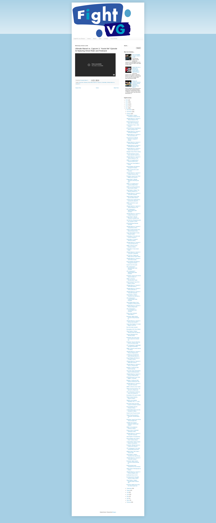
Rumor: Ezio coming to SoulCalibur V (132, 314)
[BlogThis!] (93, 80)
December (129, 109)
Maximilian (104, 82)
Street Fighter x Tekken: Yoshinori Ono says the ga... (134, 455)
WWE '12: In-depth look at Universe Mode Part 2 (132, 161)
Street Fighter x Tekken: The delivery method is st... (133, 191)
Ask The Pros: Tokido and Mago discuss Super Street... (134, 256)
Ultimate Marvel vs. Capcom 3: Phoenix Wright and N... (133, 352)
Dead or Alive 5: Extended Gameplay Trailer (132, 431)
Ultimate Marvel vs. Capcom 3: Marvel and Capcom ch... (133, 149)
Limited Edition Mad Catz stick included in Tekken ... (133, 410)
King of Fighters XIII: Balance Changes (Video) (133, 358)
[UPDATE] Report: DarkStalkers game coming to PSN (134, 129)
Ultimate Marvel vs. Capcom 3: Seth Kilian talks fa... (133, 286)
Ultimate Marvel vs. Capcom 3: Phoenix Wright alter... (133, 306)
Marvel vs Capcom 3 (97, 82)
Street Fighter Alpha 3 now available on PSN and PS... (133, 303)
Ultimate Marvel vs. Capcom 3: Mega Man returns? (133, 362)
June (128, 494)
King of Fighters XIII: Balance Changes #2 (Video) (133, 262)
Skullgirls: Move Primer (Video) (134, 151)
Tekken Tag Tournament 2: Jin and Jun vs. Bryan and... (133, 389)
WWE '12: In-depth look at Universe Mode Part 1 (132, 184)
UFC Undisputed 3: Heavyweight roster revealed (132, 310)
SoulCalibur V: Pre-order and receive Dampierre (133, 237)
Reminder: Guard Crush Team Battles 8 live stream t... (133, 177)
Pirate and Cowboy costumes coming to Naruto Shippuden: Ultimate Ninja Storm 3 (136, 84)
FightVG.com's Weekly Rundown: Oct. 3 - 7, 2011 (133, 401)
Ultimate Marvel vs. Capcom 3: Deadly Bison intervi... (133, 227)
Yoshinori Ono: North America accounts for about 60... (133, 200)
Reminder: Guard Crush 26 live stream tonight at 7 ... (134, 276)
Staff (100, 38)
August (128, 490)
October (129, 113)
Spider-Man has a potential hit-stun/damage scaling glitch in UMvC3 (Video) (136, 70)
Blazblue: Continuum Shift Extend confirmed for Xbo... (133, 381)
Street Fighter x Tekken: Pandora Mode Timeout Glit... (133, 481)
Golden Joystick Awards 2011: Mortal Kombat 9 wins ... (133, 230)
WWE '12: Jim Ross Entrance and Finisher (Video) (133, 187)
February (129, 502)
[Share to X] (95, 80)
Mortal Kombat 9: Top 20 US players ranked (133, 282)
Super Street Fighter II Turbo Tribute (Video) (133, 233)
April (128, 498)
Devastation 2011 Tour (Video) (133, 329)
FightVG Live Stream (79, 38)
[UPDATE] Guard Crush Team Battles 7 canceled (133, 378)
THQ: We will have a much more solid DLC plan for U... (133, 154)
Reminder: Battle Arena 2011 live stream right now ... (133, 485)
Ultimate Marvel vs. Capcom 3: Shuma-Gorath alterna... (133, 143)
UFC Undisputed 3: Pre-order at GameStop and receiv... (133, 449)
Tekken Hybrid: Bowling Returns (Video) (132, 398)
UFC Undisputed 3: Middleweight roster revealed (132, 272)
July (128, 492)
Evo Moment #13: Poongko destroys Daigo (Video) (133, 477)
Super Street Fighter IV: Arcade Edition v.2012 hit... (134, 325)
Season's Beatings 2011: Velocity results (132, 335)
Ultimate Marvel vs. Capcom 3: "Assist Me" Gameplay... (133, 253)
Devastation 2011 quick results (134, 395)
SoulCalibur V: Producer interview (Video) (132, 240)
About (94, 38)
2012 (127, 106)
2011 (127, 108)
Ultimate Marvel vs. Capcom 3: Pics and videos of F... (133, 135)
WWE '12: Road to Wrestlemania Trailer (132, 279)
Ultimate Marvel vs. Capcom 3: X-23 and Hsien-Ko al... (133, 243)
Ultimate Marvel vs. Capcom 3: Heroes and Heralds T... (133, 321)
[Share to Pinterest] (98, 80)
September (129, 488)
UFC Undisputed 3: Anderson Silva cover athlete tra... (133, 392)
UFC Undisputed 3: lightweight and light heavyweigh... (134, 346)
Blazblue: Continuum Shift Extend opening (132, 368)
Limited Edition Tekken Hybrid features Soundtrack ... (133, 442)
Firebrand (85, 82)
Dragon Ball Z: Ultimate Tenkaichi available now (133, 217)
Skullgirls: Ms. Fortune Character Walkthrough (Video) (132, 424)
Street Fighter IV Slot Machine (133, 436)
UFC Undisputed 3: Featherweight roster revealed (132, 299)
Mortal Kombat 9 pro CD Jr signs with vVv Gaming (133, 122)
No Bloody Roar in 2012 (132, 475)
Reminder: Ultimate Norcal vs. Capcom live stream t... (133, 445)
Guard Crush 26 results (132, 264)
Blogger (114, 512)
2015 (127, 100)
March (128, 500)
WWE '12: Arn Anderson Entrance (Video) (132, 428)
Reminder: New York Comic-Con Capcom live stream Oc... (133, 339)
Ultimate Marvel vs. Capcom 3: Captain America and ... (133, 214)
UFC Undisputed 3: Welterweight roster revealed (132, 210)
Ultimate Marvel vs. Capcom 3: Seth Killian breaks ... (133, 259)
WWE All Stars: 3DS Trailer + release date (133, 452)
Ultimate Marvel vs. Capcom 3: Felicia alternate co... (133, 289)
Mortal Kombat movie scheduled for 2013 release (133, 466)
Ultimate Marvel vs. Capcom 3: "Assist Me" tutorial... (133, 458)
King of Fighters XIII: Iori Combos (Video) (132, 407)
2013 (127, 104)
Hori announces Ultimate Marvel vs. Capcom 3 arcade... (132, 139)
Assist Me (81, 82)
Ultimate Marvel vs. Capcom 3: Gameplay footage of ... (133, 132)
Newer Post (78, 87)
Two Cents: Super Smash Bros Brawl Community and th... (133, 371)
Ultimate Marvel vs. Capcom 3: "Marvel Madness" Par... (133, 119)
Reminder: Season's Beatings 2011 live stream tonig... (133, 342)
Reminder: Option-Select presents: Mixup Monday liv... (133, 318)
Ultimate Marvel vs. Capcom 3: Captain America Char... (133, 173)
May (128, 496)
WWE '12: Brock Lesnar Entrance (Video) (132, 246)
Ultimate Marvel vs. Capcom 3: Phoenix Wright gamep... (133, 374)
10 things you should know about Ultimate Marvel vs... (133, 355)
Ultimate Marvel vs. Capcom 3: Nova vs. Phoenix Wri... (133, 365)
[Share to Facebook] (97, 80)
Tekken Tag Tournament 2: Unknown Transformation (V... (133, 416)
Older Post (116, 87)
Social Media (113, 38)
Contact (106, 38)
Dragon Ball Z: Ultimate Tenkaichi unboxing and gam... (133, 180)
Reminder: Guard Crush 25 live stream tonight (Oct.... (134, 420)
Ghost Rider (90, 82)
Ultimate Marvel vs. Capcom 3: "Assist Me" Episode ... (133, 194)
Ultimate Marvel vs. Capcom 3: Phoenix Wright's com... (133, 472)
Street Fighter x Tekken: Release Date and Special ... (134, 332)
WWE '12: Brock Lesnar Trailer (133, 386)
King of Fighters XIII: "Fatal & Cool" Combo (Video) (133, 439)
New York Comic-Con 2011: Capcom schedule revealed (133, 404)
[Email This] (92, 80)
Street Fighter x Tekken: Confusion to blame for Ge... (134, 116)
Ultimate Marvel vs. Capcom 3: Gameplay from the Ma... (133, 146)
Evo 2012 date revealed (132, 327)
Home (89, 38)
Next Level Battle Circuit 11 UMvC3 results (136, 56)
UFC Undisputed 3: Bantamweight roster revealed (132, 268)
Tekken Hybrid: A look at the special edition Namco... (133, 197)
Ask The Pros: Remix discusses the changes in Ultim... (134, 221)
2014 (127, 102)
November (129, 111)
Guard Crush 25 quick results (133, 413)
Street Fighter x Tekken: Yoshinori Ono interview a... (133, 295)
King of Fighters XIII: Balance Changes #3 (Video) (133, 167)
